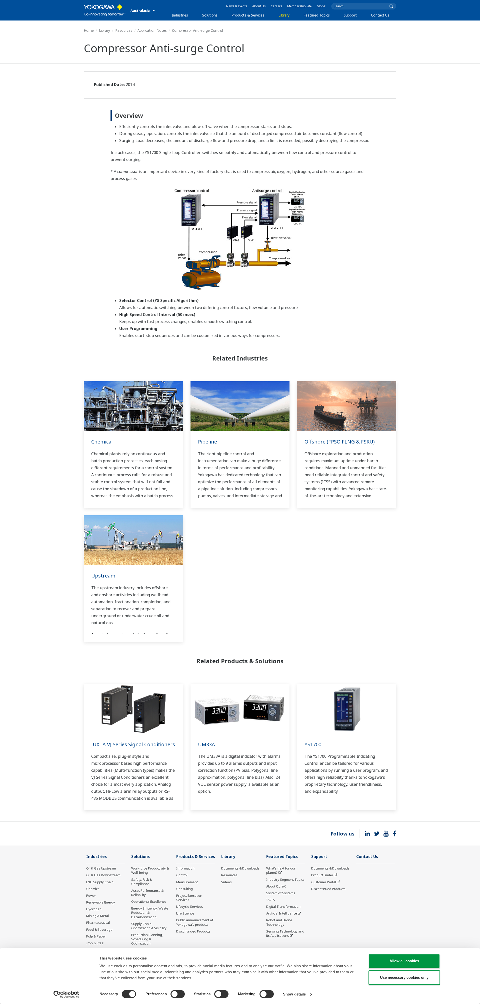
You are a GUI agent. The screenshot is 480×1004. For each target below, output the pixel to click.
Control (182, 875)
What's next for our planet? (281, 870)
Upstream (103, 575)
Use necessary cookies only (404, 977)
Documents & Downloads (240, 868)
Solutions (210, 15)
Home (89, 30)
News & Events (236, 6)
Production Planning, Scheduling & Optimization (147, 939)
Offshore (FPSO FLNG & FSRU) (339, 441)
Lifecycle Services (189, 906)
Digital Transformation (283, 906)
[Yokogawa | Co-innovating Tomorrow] (105, 10)
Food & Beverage (99, 929)
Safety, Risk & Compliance (141, 881)
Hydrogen (94, 909)
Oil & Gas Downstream (103, 875)
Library (284, 15)
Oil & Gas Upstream (101, 868)
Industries (180, 15)
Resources (123, 30)
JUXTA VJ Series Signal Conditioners (133, 744)
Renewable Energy (100, 902)
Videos (226, 882)
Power (91, 895)
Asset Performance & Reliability (147, 892)
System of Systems (280, 893)
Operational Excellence (148, 901)
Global (321, 6)
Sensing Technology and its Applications (285, 933)
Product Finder (322, 875)
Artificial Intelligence (281, 913)
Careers (276, 6)
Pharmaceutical (98, 922)
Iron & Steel (95, 943)
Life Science (185, 913)
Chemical (102, 441)
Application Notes (152, 30)
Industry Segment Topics (285, 879)
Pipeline (207, 441)
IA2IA (270, 900)
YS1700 (312, 744)
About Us (259, 6)
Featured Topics (317, 15)
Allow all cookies (404, 961)
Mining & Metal (97, 916)
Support (350, 15)
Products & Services (248, 15)
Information (185, 868)
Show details (294, 994)
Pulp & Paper (96, 936)
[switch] (177, 994)
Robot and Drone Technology (279, 922)
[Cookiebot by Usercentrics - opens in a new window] (66, 994)
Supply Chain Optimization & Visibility (148, 926)
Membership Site (299, 6)
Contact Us (380, 15)
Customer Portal (323, 882)
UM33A (206, 744)
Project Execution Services (189, 897)
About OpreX (276, 886)
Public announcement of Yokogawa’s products (194, 922)
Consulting (184, 888)
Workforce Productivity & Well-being (150, 870)
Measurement (187, 882)
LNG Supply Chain (100, 882)
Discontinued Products (193, 931)
